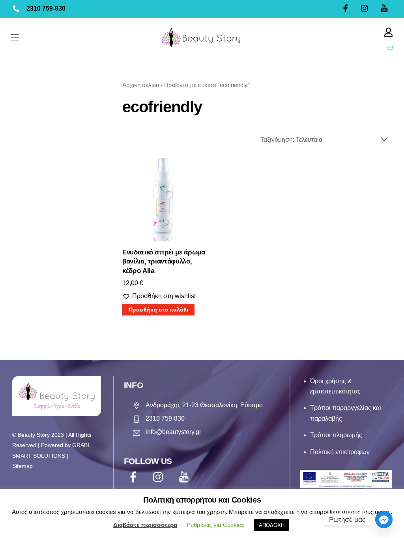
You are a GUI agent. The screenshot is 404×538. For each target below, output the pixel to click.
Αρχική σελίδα (140, 85)
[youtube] (185, 476)
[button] (159, 296)
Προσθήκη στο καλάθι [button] (158, 310)
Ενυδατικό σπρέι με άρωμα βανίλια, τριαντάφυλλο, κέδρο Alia (163, 262)
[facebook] (135, 476)
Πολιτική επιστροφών (340, 452)
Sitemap (22, 466)
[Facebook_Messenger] (384, 519)
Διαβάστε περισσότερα (145, 524)
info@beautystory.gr (173, 432)
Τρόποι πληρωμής (336, 435)
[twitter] (160, 476)
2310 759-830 (45, 8)
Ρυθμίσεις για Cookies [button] (215, 524)
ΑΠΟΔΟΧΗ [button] (271, 525)
